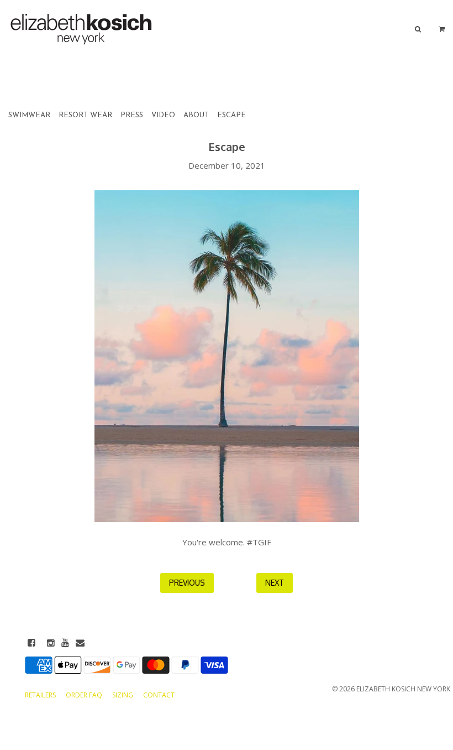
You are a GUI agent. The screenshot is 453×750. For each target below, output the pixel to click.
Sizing (123, 695)
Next (274, 582)
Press (131, 115)
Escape (231, 115)
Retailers (41, 695)
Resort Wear (85, 115)
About (196, 115)
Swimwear (29, 115)
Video (163, 115)
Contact (159, 695)
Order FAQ (85, 695)
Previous (187, 582)
